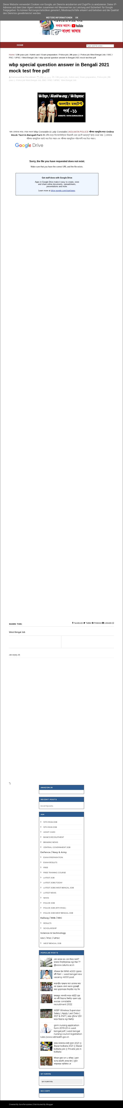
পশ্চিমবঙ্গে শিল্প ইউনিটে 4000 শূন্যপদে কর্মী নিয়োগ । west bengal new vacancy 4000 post (68, 974)
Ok (76, 17)
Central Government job (56, 847)
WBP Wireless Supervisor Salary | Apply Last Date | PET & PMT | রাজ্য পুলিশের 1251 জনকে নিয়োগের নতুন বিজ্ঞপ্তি (68, 1015)
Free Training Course (54, 872)
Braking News (50, 842)
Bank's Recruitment (53, 837)
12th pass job (50, 827)
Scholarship (50, 928)
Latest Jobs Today (52, 882)
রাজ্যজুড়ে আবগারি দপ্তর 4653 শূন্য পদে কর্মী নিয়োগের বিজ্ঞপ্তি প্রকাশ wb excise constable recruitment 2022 (67, 1000)
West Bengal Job (30, 58)
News (46, 898)
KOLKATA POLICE (78, 131)
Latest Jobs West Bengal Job (58, 888)
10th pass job (22, 55)
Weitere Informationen (59, 17)
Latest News (49, 893)
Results (47, 923)
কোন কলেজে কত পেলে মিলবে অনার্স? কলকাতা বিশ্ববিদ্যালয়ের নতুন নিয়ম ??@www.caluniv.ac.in (67, 962)
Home (20, 45)
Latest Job (48, 877)
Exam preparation (49, 55)
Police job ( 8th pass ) (69, 55)
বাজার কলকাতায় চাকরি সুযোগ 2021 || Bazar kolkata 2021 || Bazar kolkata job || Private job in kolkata (68, 1047)
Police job (49, 903)
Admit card (35, 55)
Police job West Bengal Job (93, 55)
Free (45, 867)
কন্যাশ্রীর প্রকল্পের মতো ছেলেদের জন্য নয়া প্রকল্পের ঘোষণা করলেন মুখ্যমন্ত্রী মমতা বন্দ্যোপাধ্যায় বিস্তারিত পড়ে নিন (67, 986)
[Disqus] (61, 740)
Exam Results (50, 862)
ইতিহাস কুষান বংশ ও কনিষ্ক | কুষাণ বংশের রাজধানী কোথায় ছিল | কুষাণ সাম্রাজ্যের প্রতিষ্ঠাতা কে (66, 1061)
